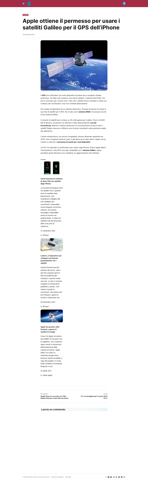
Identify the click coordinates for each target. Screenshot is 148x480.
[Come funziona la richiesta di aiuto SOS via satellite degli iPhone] (52, 174)
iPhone (25, 15)
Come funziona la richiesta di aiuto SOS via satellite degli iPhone (51, 181)
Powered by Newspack (57, 477)
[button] (74, 65)
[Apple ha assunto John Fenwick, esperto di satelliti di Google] (52, 322)
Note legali (68, 477)
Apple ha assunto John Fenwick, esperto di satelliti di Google (50, 329)
